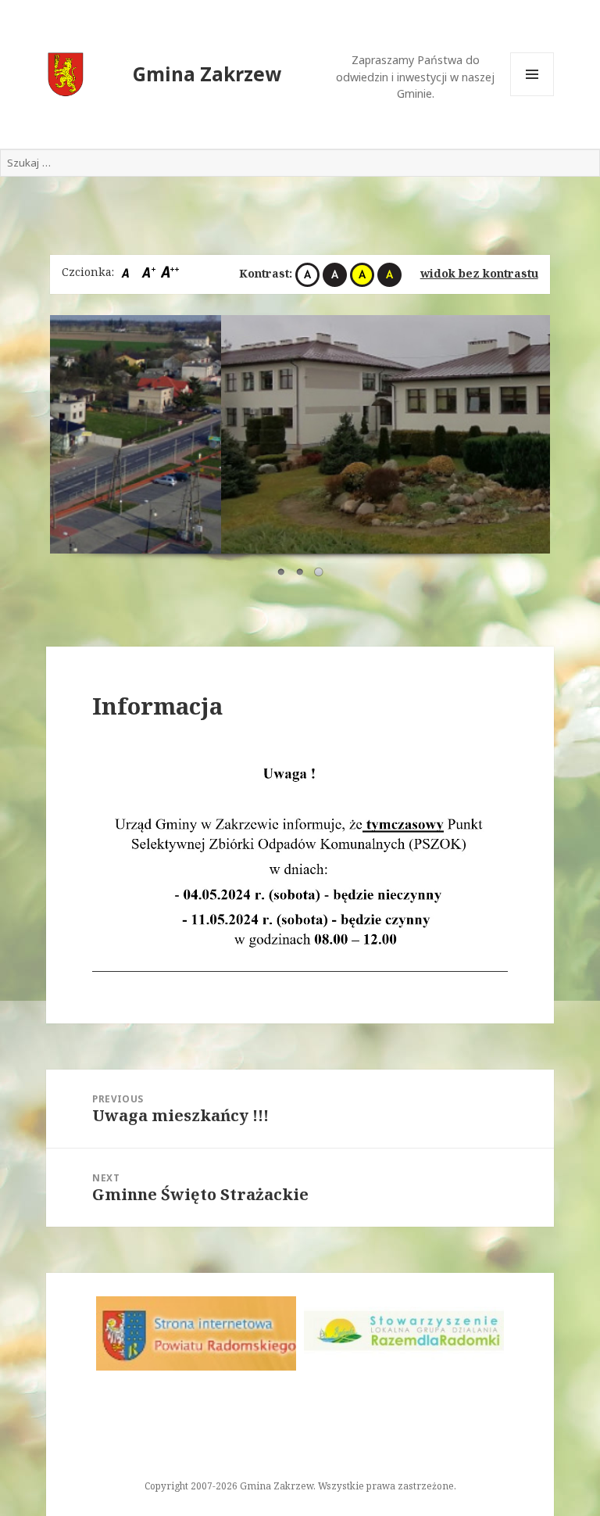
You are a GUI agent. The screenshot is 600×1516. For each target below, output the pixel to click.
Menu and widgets (532, 95)
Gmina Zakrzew (207, 74)
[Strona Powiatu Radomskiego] (196, 1333)
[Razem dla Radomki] (404, 1331)
